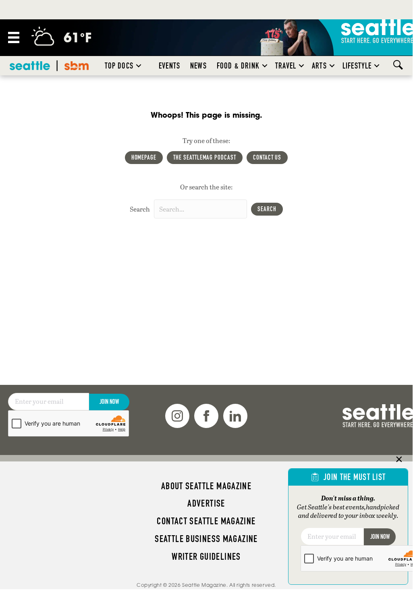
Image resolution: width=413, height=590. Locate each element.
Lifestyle (357, 66)
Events (169, 66)
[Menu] (13, 37)
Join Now (109, 401)
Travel (285, 66)
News (198, 66)
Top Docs (119, 66)
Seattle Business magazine (206, 538)
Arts (319, 66)
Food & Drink (238, 66)
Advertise (206, 503)
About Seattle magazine (206, 486)
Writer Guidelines (206, 556)
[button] (138, 65)
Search (140, 209)
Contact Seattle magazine (206, 521)
